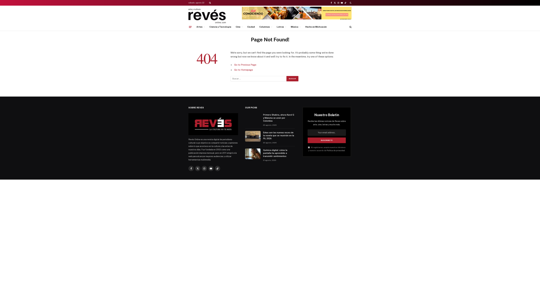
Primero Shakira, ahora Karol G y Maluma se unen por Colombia (278, 118)
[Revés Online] (207, 16)
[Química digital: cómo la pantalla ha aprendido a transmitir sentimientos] (253, 153)
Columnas (264, 27)
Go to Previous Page (245, 64)
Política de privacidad (336, 150)
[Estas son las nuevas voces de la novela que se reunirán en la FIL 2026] (253, 136)
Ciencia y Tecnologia (220, 27)
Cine (238, 27)
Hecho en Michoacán (316, 27)
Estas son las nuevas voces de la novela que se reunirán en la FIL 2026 (278, 135)
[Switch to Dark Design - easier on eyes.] (350, 3)
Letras (280, 27)
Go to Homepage (243, 69)
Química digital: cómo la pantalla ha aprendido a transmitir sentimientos (275, 153)
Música (294, 27)
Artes (199, 27)
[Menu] (190, 26)
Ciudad (251, 27)
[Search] (210, 3)
